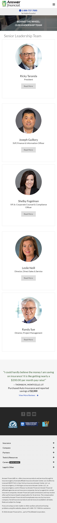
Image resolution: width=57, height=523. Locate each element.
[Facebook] (23, 414)
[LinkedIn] (29, 414)
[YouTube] (34, 414)
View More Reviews (27, 395)
